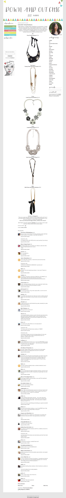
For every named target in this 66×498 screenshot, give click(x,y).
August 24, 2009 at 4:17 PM (25, 424)
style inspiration (52, 78)
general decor (51, 49)
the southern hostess (25, 383)
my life (50, 66)
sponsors (51, 76)
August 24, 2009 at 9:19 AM (25, 266)
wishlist (25, 227)
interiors (50, 61)
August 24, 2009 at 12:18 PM (25, 374)
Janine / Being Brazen (25, 258)
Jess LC (22, 313)
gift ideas (50, 51)
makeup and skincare (53, 64)
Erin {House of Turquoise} (26, 347)
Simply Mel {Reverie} (25, 421)
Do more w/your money (53, 43)
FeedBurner (12, 57)
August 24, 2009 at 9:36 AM (25, 280)
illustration (51, 58)
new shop (51, 67)
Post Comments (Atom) (27, 487)
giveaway (34, 222)
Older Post (45, 485)
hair (49, 54)
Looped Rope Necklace (31, 127)
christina (22, 354)
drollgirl (22, 275)
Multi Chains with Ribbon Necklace (32, 187)
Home (33, 485)
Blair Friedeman (24, 308)
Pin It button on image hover (33, 497)
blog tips (50, 46)
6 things (50, 40)
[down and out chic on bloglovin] (9, 75)
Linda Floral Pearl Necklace (31, 97)
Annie (22, 322)
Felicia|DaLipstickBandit (25, 445)
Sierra (22, 439)
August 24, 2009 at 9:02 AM (25, 236)
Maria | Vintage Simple (25, 244)
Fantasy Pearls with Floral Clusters (32, 66)
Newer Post (20, 485)
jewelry (22, 227)
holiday (50, 57)
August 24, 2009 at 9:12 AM (25, 255)
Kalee (22, 268)
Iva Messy (23, 340)
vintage (50, 81)
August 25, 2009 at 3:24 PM (25, 481)
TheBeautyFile (23, 388)
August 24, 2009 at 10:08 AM (25, 311)
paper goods (51, 70)
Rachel (22, 406)
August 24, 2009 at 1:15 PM (25, 404)
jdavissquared (23, 289)
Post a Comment (21, 483)
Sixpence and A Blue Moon (26, 413)
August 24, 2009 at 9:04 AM (25, 249)
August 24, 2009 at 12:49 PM (25, 386)
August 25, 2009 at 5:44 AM (25, 470)
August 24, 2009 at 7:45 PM (25, 448)
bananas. (22, 294)
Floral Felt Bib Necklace (31, 35)
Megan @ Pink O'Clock (25, 450)
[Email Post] (25, 225)
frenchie (22, 251)
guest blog (51, 52)
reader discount (52, 73)
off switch (23, 301)
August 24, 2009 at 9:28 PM (25, 462)
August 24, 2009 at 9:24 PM (25, 454)
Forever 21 (33, 30)
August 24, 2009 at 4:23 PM (25, 431)
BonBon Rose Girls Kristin (26, 427)
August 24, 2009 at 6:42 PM (25, 437)
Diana (22, 478)
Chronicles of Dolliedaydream (27, 232)
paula (22, 473)
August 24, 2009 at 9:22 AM (25, 272)
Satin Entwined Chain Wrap (31, 157)
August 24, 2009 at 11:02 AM (25, 330)
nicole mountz (24, 282)
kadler (22, 464)
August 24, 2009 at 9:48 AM (25, 286)
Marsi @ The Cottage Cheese (26, 376)
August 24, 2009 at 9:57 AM (25, 299)
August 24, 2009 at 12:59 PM (25, 393)
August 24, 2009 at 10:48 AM (25, 325)
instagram (51, 60)
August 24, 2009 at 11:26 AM (25, 345)
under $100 (51, 79)
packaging (51, 69)
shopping (50, 75)
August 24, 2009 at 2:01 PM (25, 419)
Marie (22, 369)
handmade (51, 55)
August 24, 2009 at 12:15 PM (25, 361)
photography (51, 72)
